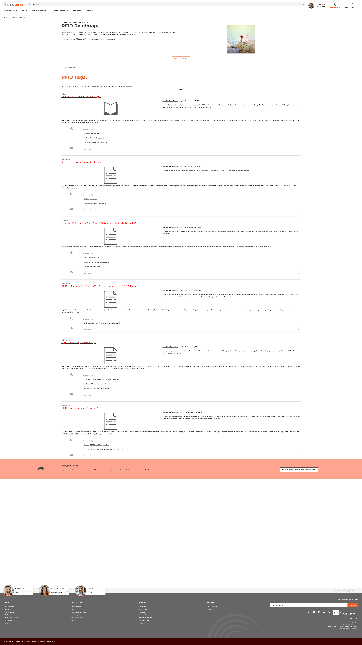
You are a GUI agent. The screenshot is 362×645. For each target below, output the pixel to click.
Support (88, 10)
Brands (24, 10)
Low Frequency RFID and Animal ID (95, 142)
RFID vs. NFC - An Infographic (94, 138)
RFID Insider (143, 609)
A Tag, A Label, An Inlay (91, 257)
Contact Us (142, 606)
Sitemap (18, 641)
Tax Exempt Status (77, 615)
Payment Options (144, 615)
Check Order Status (77, 617)
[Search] (302, 4)
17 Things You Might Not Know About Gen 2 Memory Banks (103, 379)
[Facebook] (319, 612)
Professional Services (11, 617)
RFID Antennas (9, 606)
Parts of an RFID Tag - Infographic (95, 203)
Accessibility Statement (38, 641)
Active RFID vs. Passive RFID (93, 133)
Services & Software (39, 10)
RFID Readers (9, 620)
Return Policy (143, 623)
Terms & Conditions (52, 641)
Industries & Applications (60, 10)
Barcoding (8, 609)
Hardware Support (144, 620)
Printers (7, 615)
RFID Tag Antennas (90, 199)
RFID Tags (8, 623)
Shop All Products (10, 10)
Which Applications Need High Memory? (97, 388)
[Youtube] (324, 612)
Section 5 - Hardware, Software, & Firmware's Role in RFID (299, 469)
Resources (77, 10)
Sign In (73, 609)
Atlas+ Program (76, 606)
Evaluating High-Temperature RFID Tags (97, 262)
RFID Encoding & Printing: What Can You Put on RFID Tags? (103, 449)
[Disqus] (181, 505)
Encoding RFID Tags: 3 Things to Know (96, 445)
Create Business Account (79, 612)
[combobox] (161, 4)
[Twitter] (329, 612)
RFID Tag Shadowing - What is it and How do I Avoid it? (102, 323)
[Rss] (309, 612)
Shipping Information (145, 617)
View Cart (74, 620)
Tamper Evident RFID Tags (92, 267)
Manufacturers (9, 612)
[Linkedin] (314, 612)
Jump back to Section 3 (181, 58)
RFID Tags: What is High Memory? (95, 384)
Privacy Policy (26, 641)
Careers (209, 609)
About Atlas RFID (212, 606)
